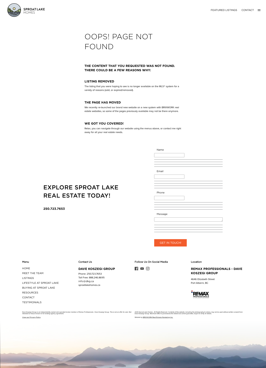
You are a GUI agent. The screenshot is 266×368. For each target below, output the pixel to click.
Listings (28, 278)
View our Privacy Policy (31, 317)
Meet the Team (33, 273)
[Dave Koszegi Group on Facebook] (136, 268)
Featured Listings (224, 10)
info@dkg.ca (86, 281)
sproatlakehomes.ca (89, 285)
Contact (247, 10)
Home (26, 268)
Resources (30, 293)
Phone (161, 193)
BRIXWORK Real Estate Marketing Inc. (158, 317)
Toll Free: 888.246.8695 (91, 277)
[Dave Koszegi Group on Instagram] (147, 268)
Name (160, 150)
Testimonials (32, 302)
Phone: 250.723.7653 (90, 274)
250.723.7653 (54, 208)
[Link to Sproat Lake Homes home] (26, 10)
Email (160, 171)
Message (162, 214)
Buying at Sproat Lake (38, 288)
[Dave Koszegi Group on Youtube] (142, 268)
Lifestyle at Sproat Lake (40, 283)
